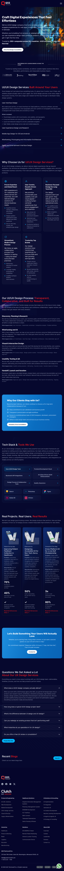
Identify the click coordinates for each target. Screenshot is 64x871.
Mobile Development (6, 807)
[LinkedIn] (2, 784)
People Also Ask (8, 740)
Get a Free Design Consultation (13, 49)
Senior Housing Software (29, 821)
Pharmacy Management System (31, 806)
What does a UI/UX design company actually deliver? (22, 688)
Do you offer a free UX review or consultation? (20, 734)
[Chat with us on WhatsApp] (59, 866)
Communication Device (28, 839)
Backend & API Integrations (18, 475)
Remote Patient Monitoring (29, 833)
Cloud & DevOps (5, 813)
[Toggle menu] (61, 3)
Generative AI (47, 807)
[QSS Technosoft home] (6, 3)
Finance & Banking (6, 833)
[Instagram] (10, 784)
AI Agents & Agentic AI (50, 816)
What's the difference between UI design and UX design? (24, 714)
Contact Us (32, 652)
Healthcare (4, 830)
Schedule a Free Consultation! (17, 424)
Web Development (6, 804)
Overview (46, 830)
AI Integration (47, 804)
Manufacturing (5, 845)
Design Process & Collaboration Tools (18, 483)
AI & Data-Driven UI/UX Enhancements (48, 475)
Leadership (47, 836)
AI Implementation (48, 801)
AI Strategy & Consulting (50, 819)
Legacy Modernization (7, 816)
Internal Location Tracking (29, 836)
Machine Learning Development (52, 813)
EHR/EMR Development (28, 809)
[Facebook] (6, 784)
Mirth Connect (26, 815)
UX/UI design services (7, 810)
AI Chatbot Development (50, 810)
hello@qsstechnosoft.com (8, 857)
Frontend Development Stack (46, 469)
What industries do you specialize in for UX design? (22, 727)
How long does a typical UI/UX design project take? (22, 707)
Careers (46, 833)
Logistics (3, 839)
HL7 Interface (26, 812)
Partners (46, 839)
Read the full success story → (10, 611)
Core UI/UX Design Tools (18, 469)
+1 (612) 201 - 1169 (6, 859)
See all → (57, 758)
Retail (2, 836)
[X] (14, 784)
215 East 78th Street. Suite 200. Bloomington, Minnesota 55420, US (19, 854)
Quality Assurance (46, 483)
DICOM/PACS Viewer (28, 830)
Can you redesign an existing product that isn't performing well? (27, 720)
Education (4, 842)
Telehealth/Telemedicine (29, 818)
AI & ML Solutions (6, 801)
